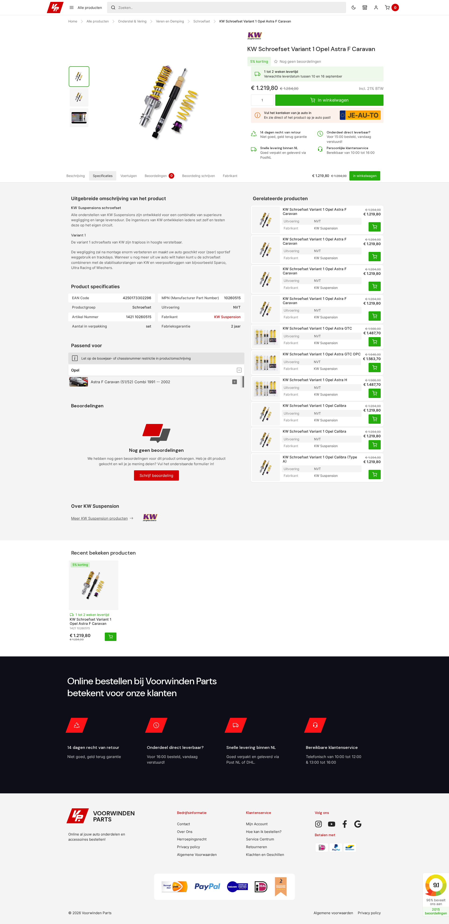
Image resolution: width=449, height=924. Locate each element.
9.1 (436, 885)
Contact (183, 824)
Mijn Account (257, 824)
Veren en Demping (170, 21)
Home (72, 21)
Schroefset (201, 21)
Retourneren (256, 847)
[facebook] (344, 824)
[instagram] (318, 824)
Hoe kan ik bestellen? (264, 831)
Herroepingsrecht (191, 839)
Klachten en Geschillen (265, 854)
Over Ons (184, 831)
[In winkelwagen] (375, 227)
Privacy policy (188, 847)
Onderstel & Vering (132, 21)
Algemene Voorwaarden (197, 854)
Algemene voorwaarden (333, 913)
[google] (357, 824)
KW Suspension (227, 317)
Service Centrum (260, 839)
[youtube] (331, 824)
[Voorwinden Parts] (55, 7)
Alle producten (98, 21)
